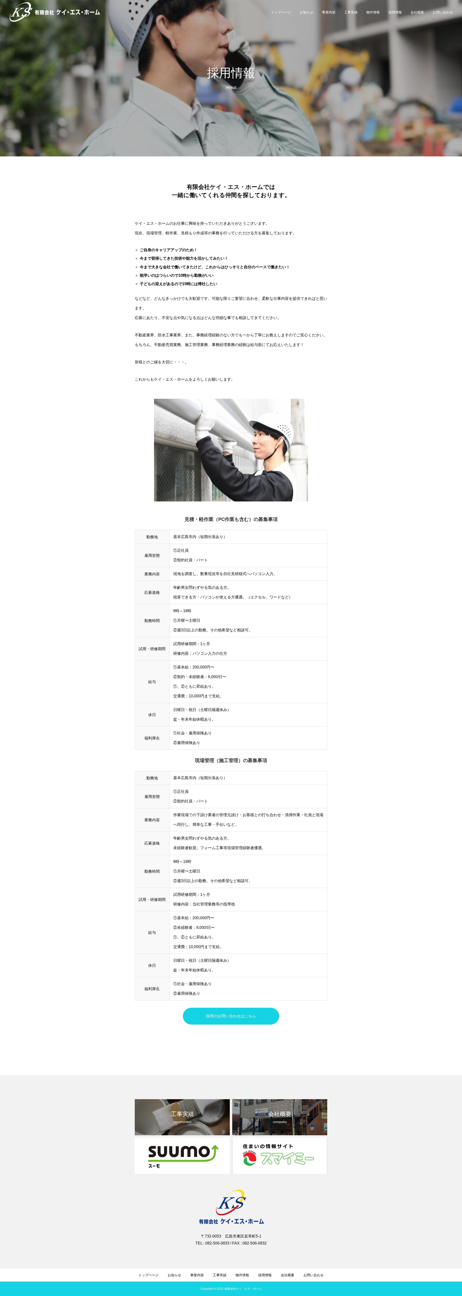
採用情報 (395, 12)
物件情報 (373, 12)
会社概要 (417, 12)
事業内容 (328, 12)
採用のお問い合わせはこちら (231, 1016)
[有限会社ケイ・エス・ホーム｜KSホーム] (55, 12)
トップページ (281, 12)
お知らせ (306, 12)
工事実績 (351, 12)
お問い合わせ (443, 12)
